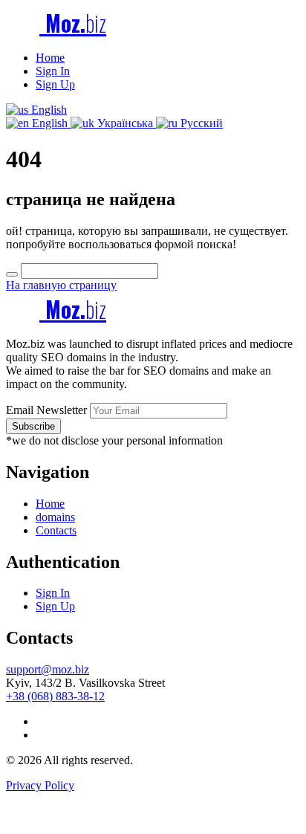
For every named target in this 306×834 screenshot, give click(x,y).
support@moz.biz (47, 669)
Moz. (72, 22)
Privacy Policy (40, 785)
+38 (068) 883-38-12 (55, 696)
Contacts (56, 530)
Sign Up (55, 84)
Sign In (53, 71)
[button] (36, 109)
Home (50, 57)
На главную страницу (61, 285)
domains (55, 517)
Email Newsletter (46, 410)
